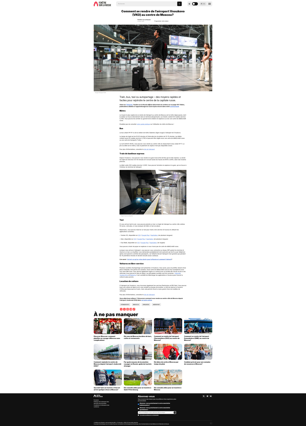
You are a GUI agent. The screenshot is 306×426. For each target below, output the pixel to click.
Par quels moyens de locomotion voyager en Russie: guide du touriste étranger (137, 364)
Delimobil (178, 273)
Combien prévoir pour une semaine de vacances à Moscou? (197, 363)
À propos (96, 400)
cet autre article (146, 300)
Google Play (145, 235)
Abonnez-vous (146, 396)
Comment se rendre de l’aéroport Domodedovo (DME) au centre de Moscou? (196, 338)
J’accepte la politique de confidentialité (149, 415)
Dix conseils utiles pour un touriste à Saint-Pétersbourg (137, 389)
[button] (176, 3)
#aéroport (156, 304)
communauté (174, 106)
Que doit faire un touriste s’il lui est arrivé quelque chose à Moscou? (107, 389)
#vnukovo (146, 304)
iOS (139, 235)
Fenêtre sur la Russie (144, 19)
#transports (125, 304)
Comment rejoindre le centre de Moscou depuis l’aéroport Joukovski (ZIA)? (107, 364)
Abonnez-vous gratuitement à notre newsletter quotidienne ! (155, 408)
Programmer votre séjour (161, 21)
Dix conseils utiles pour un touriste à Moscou (167, 389)
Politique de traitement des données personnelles (101, 402)
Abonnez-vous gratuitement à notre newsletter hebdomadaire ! (155, 404)
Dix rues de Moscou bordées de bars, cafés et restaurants (138, 337)
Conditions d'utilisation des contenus (101, 406)
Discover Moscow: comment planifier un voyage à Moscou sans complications (107, 338)
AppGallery (154, 235)
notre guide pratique (143, 124)
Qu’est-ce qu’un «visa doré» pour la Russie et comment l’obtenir (149, 259)
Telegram (129, 104)
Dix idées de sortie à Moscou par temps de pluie (166, 363)
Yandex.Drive (124, 275)
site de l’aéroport (149, 149)
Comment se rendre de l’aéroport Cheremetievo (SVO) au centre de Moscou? (167, 338)
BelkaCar (133, 275)
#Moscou (136, 304)
